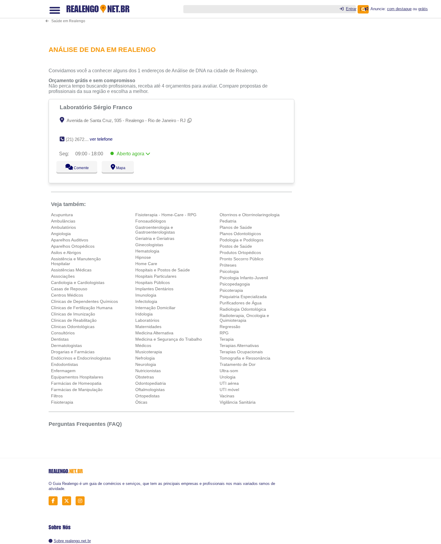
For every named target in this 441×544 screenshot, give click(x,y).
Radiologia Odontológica (243, 309)
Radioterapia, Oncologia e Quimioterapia (244, 318)
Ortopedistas (147, 395)
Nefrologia (145, 358)
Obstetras (144, 377)
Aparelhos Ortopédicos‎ (72, 246)
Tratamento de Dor (238, 364)
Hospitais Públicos (152, 282)
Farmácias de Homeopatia (76, 383)
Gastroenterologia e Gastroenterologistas (155, 230)
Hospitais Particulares (155, 276)
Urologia (228, 377)
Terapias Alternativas (239, 345)
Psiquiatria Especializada (243, 296)
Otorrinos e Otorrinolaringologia (250, 214)
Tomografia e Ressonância (245, 358)
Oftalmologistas (150, 389)
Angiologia (61, 233)
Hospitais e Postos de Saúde (162, 270)
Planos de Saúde (236, 227)
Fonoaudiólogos (150, 221)
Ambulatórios (63, 227)
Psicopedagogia (235, 284)
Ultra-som (229, 370)
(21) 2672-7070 (80, 139)
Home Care (146, 263)
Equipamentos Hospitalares (77, 377)
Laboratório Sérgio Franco (97, 107)
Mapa (119, 168)
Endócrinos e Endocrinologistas (81, 358)
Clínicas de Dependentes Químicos (84, 301)
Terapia (227, 339)
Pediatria (228, 221)
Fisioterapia (62, 402)
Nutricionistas (148, 370)
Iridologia (144, 314)
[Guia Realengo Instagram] (82, 501)
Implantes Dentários (154, 288)
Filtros (57, 395)
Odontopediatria (150, 383)
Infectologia (146, 301)
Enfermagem (63, 370)
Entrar (351, 9)
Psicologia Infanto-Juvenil (244, 277)
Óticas (141, 402)
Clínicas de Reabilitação (74, 320)
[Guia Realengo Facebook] (55, 501)
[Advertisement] (175, 18)
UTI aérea (229, 383)
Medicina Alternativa (154, 332)
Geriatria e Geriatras (154, 238)
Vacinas (227, 395)
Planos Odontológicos (240, 233)
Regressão (230, 326)
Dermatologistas (66, 345)
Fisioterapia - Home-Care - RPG (165, 214)
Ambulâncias (63, 221)
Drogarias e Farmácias (72, 351)
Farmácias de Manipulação (77, 389)
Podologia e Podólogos (241, 240)
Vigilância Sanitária (238, 402)
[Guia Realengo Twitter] (68, 501)
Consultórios (63, 332)
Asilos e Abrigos (66, 252)
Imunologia (145, 295)
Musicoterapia (148, 351)
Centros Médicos (67, 295)
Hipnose (143, 257)
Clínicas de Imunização (73, 314)
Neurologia (145, 364)
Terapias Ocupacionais (241, 351)
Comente (77, 168)
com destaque (399, 9)
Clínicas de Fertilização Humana (81, 307)
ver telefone (101, 139)
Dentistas (60, 339)
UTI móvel (229, 389)
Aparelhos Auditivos (69, 240)
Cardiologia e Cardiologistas (77, 282)
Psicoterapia (231, 290)
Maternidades (148, 326)
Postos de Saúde (236, 246)
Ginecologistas (149, 244)
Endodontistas (64, 364)
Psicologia (229, 271)
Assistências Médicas (71, 270)
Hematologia (147, 251)
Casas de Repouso (69, 288)
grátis (423, 9)
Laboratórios (147, 320)
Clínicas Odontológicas (72, 326)
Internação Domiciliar (155, 307)
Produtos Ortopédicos (240, 252)
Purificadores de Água (241, 302)
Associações (63, 276)
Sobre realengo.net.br (72, 541)
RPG (224, 332)
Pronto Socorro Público (241, 258)
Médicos (143, 345)
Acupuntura (62, 214)
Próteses (228, 265)
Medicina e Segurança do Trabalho (168, 339)
